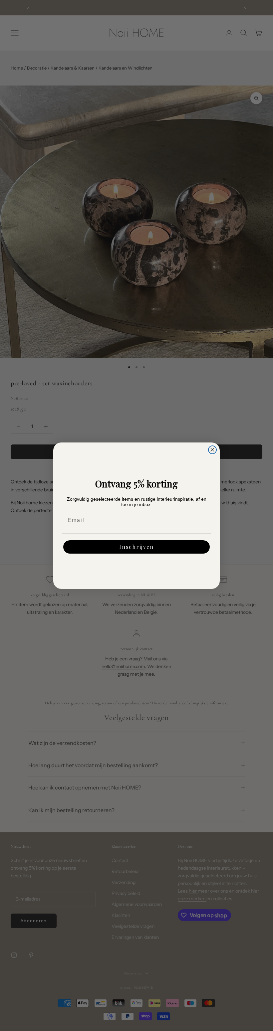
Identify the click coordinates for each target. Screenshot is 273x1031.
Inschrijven (136, 546)
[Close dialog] (212, 450)
